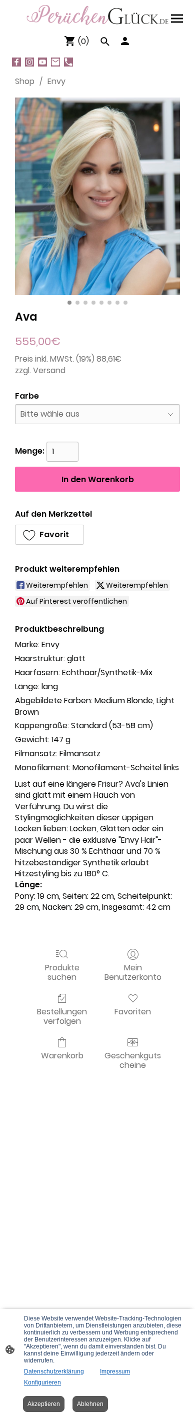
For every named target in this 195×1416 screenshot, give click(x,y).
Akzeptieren (44, 1403)
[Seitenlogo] (97, 15)
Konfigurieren (42, 1382)
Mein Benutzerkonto (133, 972)
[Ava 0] (97, 196)
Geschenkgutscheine (132, 1060)
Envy (57, 81)
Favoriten (132, 1011)
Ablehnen (90, 1403)
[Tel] (68, 62)
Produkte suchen (62, 972)
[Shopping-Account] (125, 41)
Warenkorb (62, 1055)
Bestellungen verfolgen (62, 1016)
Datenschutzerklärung (54, 1371)
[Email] (55, 62)
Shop (24, 81)
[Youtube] (42, 62)
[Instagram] (29, 62)
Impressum (115, 1371)
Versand (49, 370)
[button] (49, 535)
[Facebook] (16, 62)
